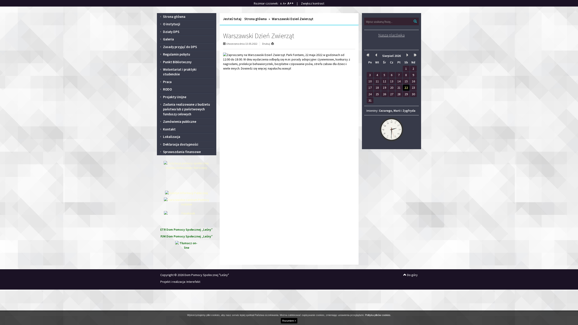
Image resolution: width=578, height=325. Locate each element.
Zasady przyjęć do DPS (180, 47)
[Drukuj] (274, 43)
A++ (290, 3)
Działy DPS (171, 32)
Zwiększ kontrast (312, 3)
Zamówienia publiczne (179, 121)
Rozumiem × (289, 320)
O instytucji (171, 24)
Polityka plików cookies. (378, 315)
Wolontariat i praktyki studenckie (179, 71)
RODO (167, 89)
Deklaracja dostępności (180, 144)
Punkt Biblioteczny (177, 62)
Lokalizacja (171, 137)
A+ (284, 3)
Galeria (168, 39)
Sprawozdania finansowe (182, 152)
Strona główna (174, 16)
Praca (167, 82)
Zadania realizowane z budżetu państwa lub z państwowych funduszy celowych (186, 109)
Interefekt (193, 282)
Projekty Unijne (174, 97)
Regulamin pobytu (176, 54)
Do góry (412, 275)
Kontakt (169, 129)
